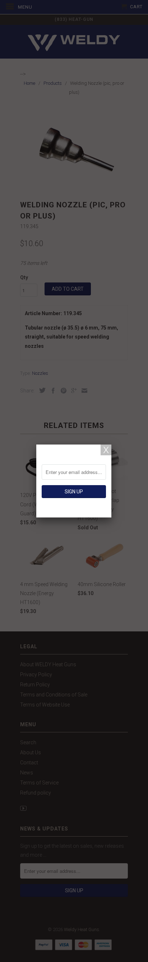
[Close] (106, 450)
